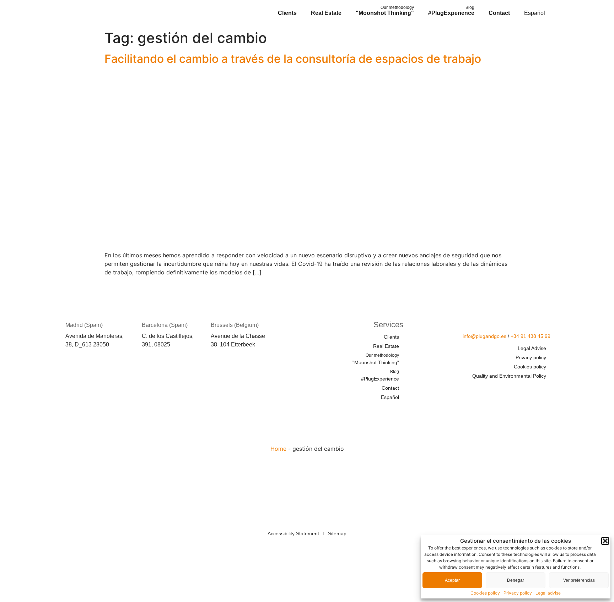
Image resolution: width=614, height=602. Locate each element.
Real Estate (326, 13)
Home (278, 448)
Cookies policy (485, 593)
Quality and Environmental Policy (509, 376)
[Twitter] (502, 389)
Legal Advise (532, 348)
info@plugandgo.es (484, 336)
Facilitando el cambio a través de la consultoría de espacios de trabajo (292, 59)
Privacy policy (517, 593)
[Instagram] (544, 389)
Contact (499, 13)
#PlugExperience (451, 10)
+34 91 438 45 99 (530, 336)
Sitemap (337, 533)
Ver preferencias (579, 580)
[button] (605, 540)
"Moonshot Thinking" (385, 10)
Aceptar (452, 580)
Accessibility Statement (293, 533)
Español (534, 13)
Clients (287, 13)
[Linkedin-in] (523, 389)
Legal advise (548, 593)
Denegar (515, 580)
